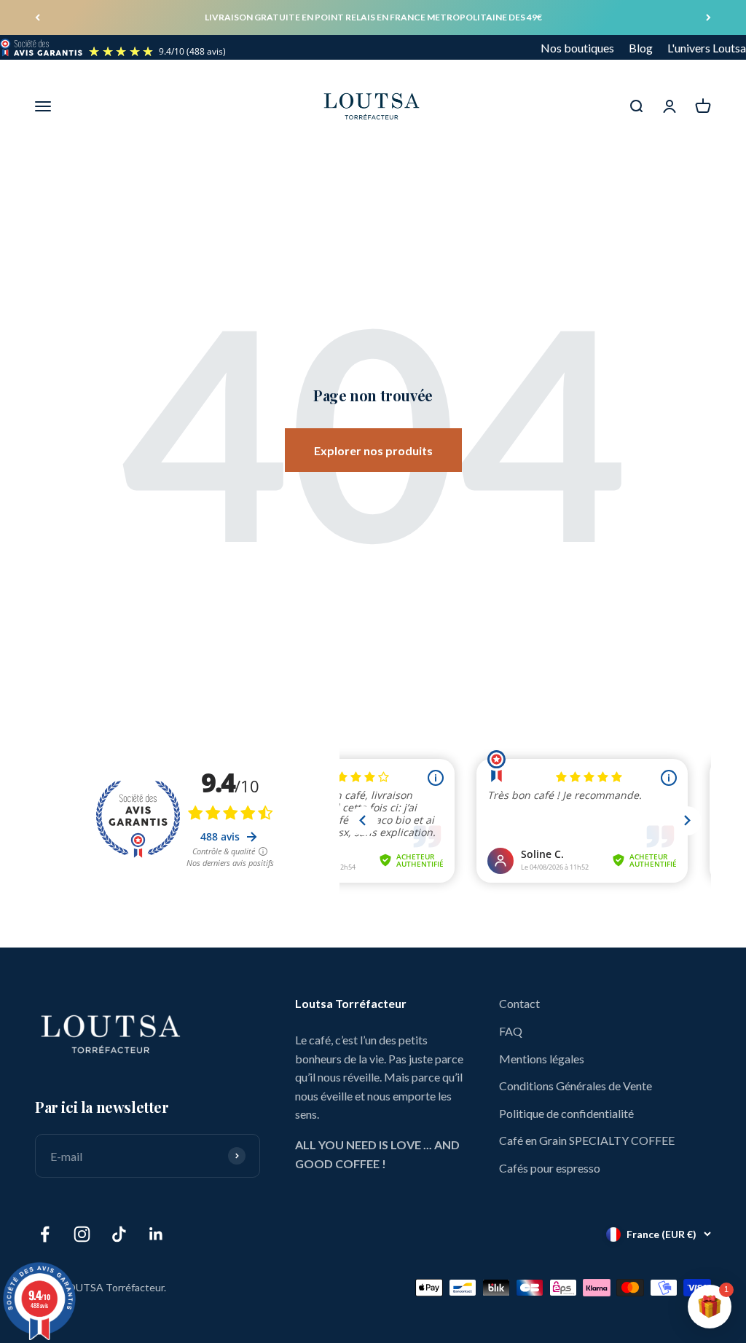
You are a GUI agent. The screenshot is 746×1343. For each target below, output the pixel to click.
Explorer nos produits (373, 450)
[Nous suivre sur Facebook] (45, 1234)
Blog (641, 48)
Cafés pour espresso (549, 1168)
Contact (519, 1003)
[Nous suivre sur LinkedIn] (156, 1234)
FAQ (510, 1031)
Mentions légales (541, 1059)
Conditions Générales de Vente (575, 1085)
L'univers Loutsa (706, 48)
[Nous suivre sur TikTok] (119, 1234)
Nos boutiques (577, 48)
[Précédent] (37, 17)
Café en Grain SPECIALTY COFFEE (587, 1140)
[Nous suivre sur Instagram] (82, 1234)
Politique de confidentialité (566, 1113)
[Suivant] (708, 17)
